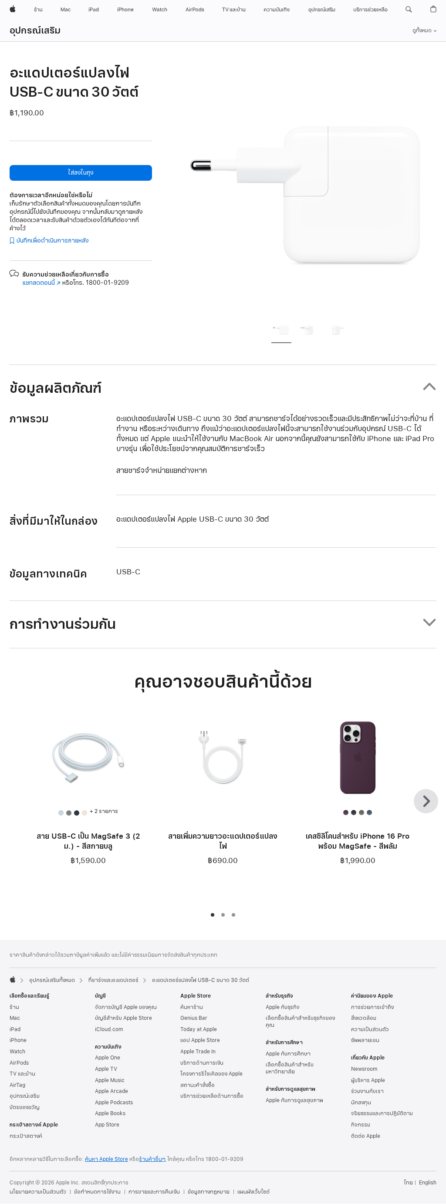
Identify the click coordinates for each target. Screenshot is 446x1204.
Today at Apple (198, 1029)
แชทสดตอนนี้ (41, 282)
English (427, 1182)
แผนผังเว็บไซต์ (253, 1191)
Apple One (107, 1058)
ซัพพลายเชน (365, 1040)
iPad (15, 1029)
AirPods (19, 1063)
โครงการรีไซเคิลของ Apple (211, 1074)
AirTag (17, 1085)
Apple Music (110, 1080)
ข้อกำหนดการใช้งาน (97, 1191)
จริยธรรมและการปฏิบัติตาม (382, 1113)
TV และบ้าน (22, 1074)
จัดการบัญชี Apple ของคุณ (126, 1007)
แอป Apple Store (200, 1040)
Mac (15, 1018)
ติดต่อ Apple (365, 1136)
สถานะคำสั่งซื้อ (197, 1085)
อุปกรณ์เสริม (35, 30)
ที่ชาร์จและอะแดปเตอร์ (113, 980)
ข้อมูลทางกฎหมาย (209, 1191)
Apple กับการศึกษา (288, 1054)
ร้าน (14, 1007)
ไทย (408, 1182)
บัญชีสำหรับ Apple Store (123, 1018)
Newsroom (364, 1069)
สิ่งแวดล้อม (363, 1018)
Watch (17, 1052)
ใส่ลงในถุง (80, 172)
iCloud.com (109, 1029)
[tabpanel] (311, 188)
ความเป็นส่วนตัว (370, 1029)
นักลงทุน (361, 1102)
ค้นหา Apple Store (106, 1159)
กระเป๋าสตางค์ (26, 1136)
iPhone (18, 1040)
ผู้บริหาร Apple (368, 1080)
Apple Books (110, 1113)
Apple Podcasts (114, 1102)
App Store (107, 1125)
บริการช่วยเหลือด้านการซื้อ (211, 1096)
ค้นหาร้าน (191, 1007)
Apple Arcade (111, 1091)
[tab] (281, 330)
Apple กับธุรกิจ (283, 1007)
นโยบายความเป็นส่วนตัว (38, 1191)
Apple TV (106, 1069)
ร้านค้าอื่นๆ (152, 1159)
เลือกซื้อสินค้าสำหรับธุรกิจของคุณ (300, 1021)
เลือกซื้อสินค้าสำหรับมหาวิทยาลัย (290, 1068)
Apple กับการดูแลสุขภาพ (294, 1100)
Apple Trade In (198, 1052)
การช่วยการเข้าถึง (372, 1007)
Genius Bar (193, 1018)
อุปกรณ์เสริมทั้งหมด (52, 980)
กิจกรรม (360, 1125)
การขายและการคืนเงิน (154, 1191)
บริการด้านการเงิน (201, 1063)
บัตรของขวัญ (25, 1107)
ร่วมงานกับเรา (367, 1091)
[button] (409, 9)
